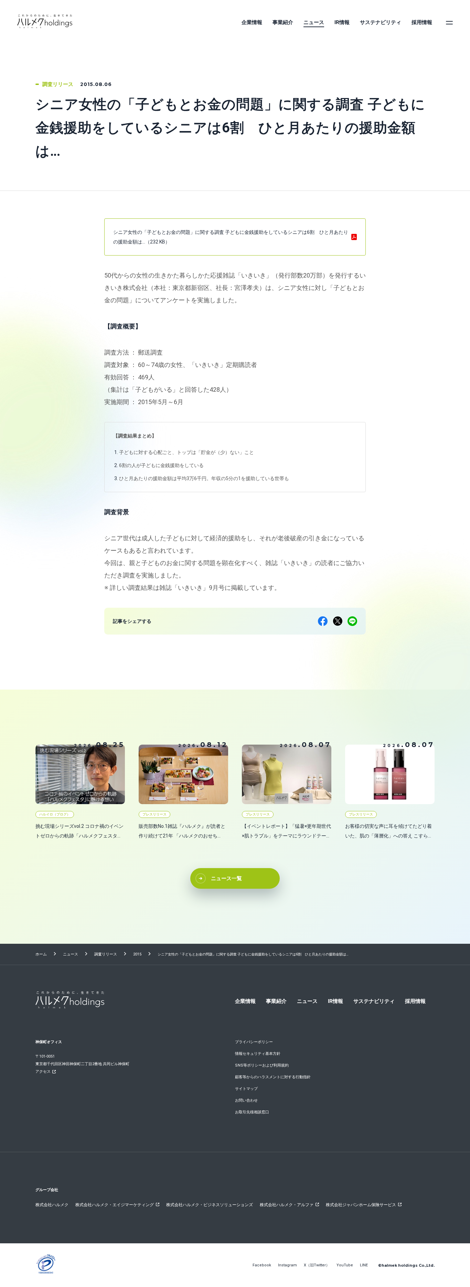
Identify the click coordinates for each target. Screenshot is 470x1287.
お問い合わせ (246, 1100)
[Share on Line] (352, 621)
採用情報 (422, 22)
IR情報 (342, 22)
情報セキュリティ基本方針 (257, 1053)
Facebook (262, 1265)
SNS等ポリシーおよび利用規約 (262, 1065)
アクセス (43, 1071)
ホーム (41, 954)
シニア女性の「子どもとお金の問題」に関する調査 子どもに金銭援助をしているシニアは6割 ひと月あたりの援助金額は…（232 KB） (230, 237)
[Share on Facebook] (323, 621)
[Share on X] (337, 621)
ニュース (313, 22)
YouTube (345, 1265)
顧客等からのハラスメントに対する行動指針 (273, 1077)
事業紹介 (283, 22)
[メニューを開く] (449, 22)
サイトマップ (246, 1088)
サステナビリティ (380, 22)
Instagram (287, 1265)
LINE (364, 1265)
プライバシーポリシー (254, 1042)
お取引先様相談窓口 (252, 1112)
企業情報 (252, 22)
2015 (137, 954)
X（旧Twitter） (317, 1265)
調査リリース (105, 954)
